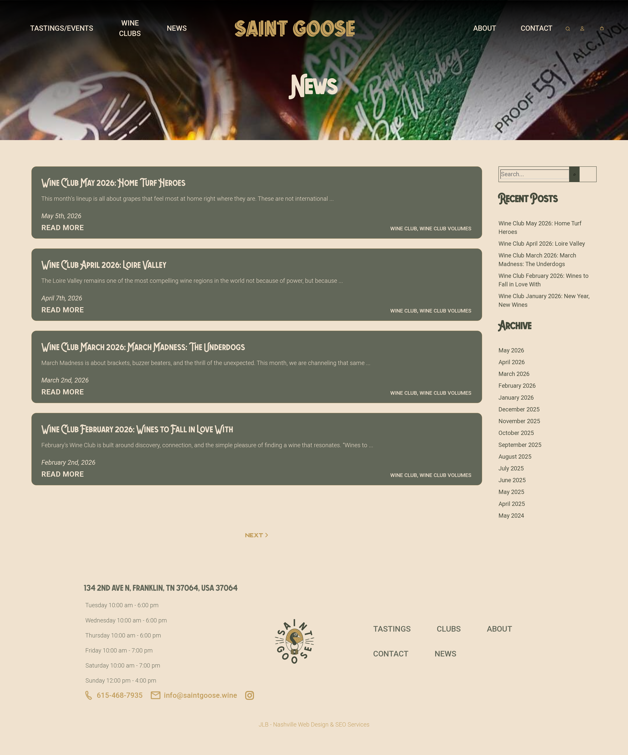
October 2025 (516, 433)
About (484, 28)
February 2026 (517, 385)
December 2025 (519, 409)
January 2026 (516, 397)
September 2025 (519, 444)
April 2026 (511, 362)
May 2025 (511, 492)
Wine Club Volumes (445, 228)
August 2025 (514, 456)
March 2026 (514, 374)
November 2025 (519, 421)
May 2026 (511, 350)
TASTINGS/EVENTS (61, 28)
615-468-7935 (120, 695)
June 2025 (512, 480)
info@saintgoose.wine (200, 695)
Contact (536, 28)
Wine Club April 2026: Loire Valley (541, 243)
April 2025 (511, 504)
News (177, 28)
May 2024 (511, 515)
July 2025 (511, 468)
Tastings (392, 629)
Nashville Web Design (301, 724)
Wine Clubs (130, 28)
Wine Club (403, 228)
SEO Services (352, 724)
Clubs (449, 629)
